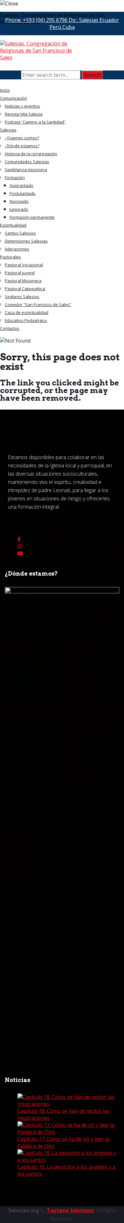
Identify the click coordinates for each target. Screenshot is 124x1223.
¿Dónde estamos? (22, 146)
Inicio (5, 90)
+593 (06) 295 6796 (45, 20)
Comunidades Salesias (27, 161)
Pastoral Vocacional (24, 265)
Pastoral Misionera (23, 281)
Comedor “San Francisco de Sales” (38, 304)
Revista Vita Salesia (24, 114)
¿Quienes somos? (22, 138)
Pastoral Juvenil (20, 273)
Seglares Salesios (22, 296)
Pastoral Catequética (25, 288)
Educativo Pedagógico (26, 320)
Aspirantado (21, 185)
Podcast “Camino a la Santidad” (35, 122)
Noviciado (19, 201)
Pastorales (10, 257)
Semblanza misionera (26, 169)
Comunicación (13, 98)
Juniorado (19, 209)
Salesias (8, 130)
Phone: (36, 20)
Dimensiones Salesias (26, 241)
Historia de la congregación (31, 154)
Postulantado (23, 193)
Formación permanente (32, 217)
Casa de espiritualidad (26, 312)
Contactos (9, 328)
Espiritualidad (13, 225)
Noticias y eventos (22, 106)
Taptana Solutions (70, 1210)
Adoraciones (17, 249)
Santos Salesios (20, 233)
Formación (15, 177)
